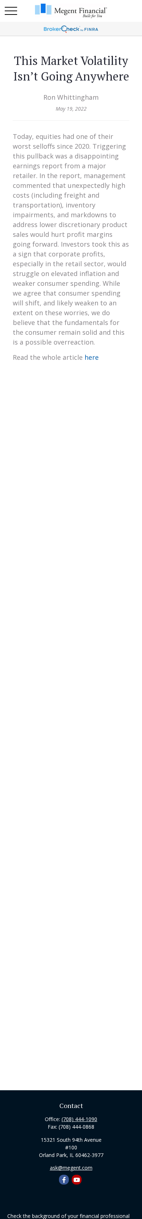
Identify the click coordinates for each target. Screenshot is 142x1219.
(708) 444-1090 (79, 1119)
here (91, 357)
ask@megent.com (71, 1167)
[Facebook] (64, 1180)
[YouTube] (77, 1180)
